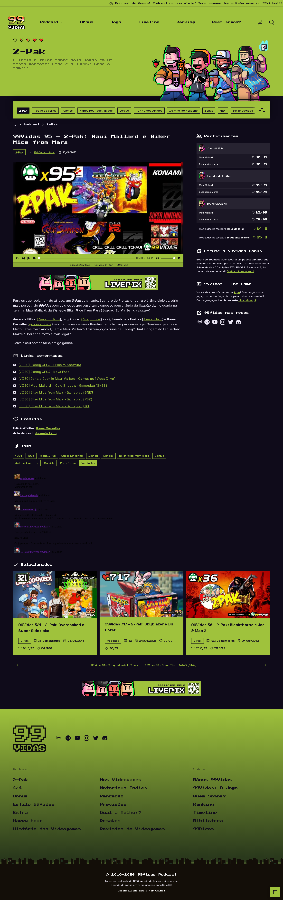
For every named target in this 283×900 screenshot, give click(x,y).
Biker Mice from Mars (134, 456)
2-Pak (23, 110)
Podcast (49, 22)
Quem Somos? (209, 796)
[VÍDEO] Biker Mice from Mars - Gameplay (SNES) (56, 392)
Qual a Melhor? (120, 812)
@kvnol (160, 891)
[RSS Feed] (199, 323)
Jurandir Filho (46, 433)
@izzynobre (90, 319)
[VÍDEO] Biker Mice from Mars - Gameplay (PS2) (55, 399)
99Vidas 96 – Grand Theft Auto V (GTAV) (171, 665)
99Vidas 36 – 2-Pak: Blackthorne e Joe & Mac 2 (228, 627)
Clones (68, 110)
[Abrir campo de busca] (272, 22)
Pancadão (112, 796)
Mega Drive (48, 456)
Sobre (199, 769)
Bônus (87, 22)
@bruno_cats (40, 324)
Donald (159, 456)
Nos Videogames (121, 779)
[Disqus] (98, 514)
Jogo (116, 22)
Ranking (186, 22)
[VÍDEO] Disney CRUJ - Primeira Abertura (49, 365)
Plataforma (68, 463)
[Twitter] (230, 323)
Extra (20, 812)
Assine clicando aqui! (240, 271)
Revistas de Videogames (132, 829)
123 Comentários (223, 641)
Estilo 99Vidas (243, 110)
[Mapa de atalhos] (275, 892)
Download (84, 264)
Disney (93, 456)
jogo (237, 292)
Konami (108, 456)
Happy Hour (28, 820)
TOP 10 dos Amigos (149, 110)
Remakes (110, 820)
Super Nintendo (72, 456)
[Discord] (238, 323)
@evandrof (152, 319)
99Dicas (203, 829)
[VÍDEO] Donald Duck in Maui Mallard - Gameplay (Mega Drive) (66, 378)
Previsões (113, 804)
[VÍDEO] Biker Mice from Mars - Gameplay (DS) (54, 406)
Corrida (49, 463)
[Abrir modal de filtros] (261, 110)
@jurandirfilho (48, 319)
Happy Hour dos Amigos (96, 110)
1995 (31, 456)
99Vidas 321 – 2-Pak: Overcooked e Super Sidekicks (51, 627)
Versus (124, 110)
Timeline (149, 22)
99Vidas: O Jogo (215, 788)
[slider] (86, 258)
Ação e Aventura (26, 463)
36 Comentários (49, 641)
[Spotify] (207, 323)
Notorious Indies (123, 788)
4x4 (223, 110)
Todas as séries (45, 110)
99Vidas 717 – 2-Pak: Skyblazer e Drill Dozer (140, 626)
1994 (18, 456)
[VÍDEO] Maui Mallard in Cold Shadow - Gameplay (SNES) (62, 385)
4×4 (17, 788)
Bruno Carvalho (48, 428)
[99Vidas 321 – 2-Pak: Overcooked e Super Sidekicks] (55, 594)
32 (130, 641)
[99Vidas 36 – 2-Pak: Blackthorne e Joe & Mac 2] (228, 594)
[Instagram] (222, 323)
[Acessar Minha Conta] (260, 22)
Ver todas (88, 463)
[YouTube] (214, 323)
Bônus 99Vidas (212, 779)
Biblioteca (208, 820)
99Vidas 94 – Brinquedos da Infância (114, 665)
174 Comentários (44, 152)
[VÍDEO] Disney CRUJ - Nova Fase (43, 372)
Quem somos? (226, 22)
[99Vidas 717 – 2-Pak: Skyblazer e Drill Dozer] (141, 594)
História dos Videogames (47, 829)
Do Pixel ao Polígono (183, 110)
